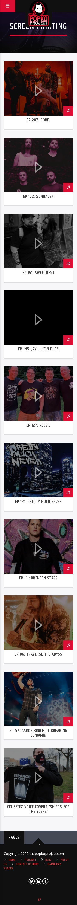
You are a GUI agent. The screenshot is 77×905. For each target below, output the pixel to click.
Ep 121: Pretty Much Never (38, 501)
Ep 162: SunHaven (38, 196)
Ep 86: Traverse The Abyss (38, 654)
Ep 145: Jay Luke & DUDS (38, 349)
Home (12, 860)
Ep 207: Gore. (38, 120)
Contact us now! (27, 864)
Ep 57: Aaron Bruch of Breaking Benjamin (38, 733)
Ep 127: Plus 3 (38, 425)
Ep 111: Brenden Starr (38, 578)
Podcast (30, 860)
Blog (48, 860)
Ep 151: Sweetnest (38, 272)
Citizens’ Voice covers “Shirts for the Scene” (38, 809)
